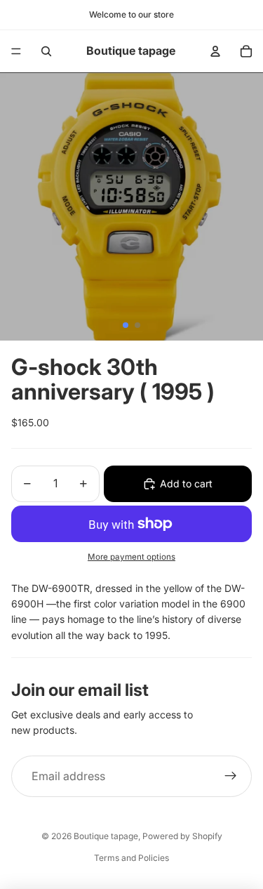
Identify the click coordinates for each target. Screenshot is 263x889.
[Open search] (46, 51)
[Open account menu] (215, 51)
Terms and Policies (131, 857)
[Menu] (16, 51)
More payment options (131, 557)
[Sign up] (230, 776)
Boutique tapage (106, 836)
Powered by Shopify (182, 836)
